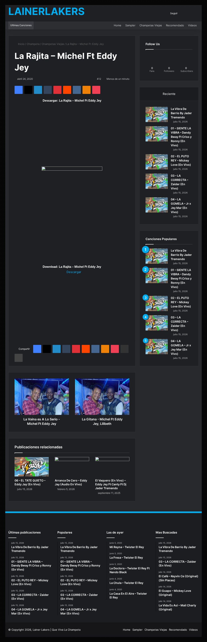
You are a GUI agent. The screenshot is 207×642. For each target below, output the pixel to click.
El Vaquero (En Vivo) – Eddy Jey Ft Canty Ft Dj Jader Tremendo (110, 484)
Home (117, 25)
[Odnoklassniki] (86, 90)
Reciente (169, 94)
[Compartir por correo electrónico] (124, 349)
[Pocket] (96, 90)
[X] (28, 90)
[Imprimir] (19, 358)
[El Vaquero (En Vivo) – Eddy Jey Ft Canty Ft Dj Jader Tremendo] (112, 466)
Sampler (130, 25)
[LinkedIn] (38, 90)
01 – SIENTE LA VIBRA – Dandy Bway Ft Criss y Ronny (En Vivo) (181, 136)
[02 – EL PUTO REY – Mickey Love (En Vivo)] (157, 161)
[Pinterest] (57, 90)
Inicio (20, 44)
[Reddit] (67, 90)
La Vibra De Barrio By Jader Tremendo (181, 113)
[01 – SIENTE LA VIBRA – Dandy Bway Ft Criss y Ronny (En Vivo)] (157, 133)
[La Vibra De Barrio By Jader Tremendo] (157, 114)
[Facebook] (19, 90)
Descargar (73, 272)
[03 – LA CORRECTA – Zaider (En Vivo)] (157, 181)
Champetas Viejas (150, 25)
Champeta (33, 44)
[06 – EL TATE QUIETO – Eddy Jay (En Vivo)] (32, 466)
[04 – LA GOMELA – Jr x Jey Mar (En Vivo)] (157, 205)
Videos (192, 25)
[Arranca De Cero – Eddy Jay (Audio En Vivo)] (72, 466)
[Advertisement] (72, 136)
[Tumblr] (48, 90)
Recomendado (175, 25)
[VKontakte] (77, 90)
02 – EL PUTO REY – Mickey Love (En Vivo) (181, 160)
